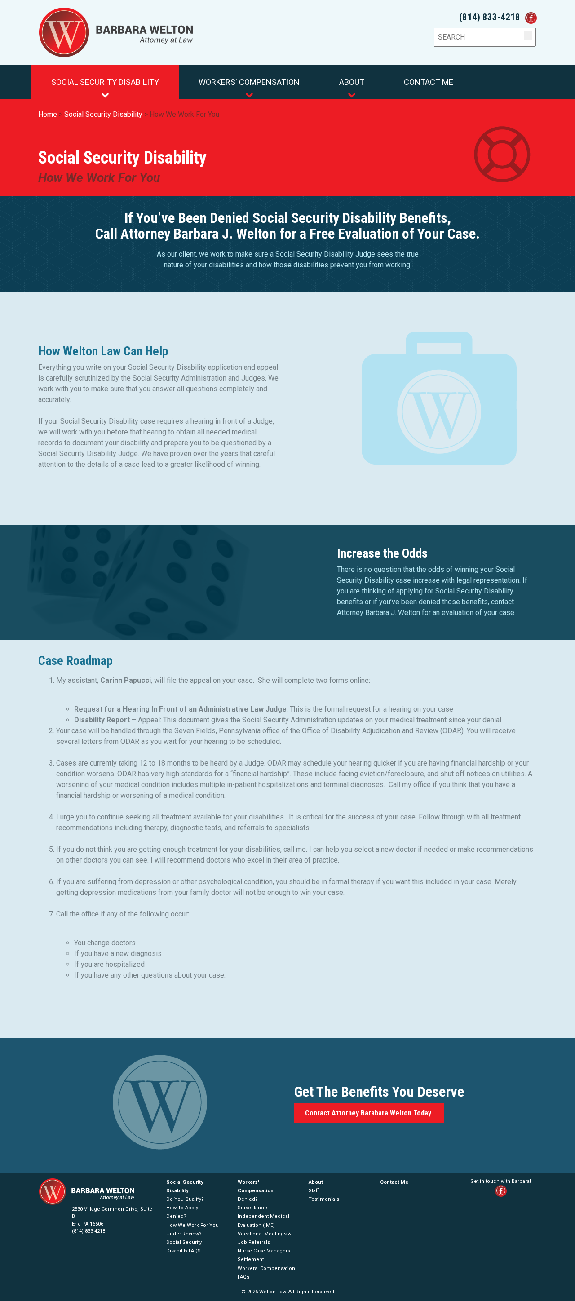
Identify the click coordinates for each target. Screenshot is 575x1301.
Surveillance (252, 1208)
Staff (314, 1191)
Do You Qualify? (185, 1199)
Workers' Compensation (249, 82)
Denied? (176, 1216)
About (351, 82)
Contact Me (428, 82)
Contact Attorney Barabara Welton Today (369, 1113)
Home (47, 114)
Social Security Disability (105, 82)
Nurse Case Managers (264, 1251)
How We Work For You (184, 114)
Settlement (251, 1259)
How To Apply (182, 1208)
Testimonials (324, 1199)
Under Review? (184, 1234)
